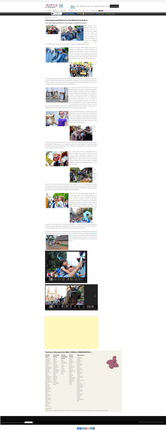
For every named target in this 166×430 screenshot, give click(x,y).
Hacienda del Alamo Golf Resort (56, 372)
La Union (47, 375)
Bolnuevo (55, 364)
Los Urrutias (47, 380)
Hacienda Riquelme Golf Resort (72, 371)
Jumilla (88, 6)
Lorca (92, 6)
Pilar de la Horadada (47, 385)
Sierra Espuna (56, 383)
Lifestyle (77, 10)
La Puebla (47, 371)
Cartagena (47, 360)
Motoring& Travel (71, 10)
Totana (54, 384)
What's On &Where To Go (63, 10)
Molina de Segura (71, 375)
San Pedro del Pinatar (48, 396)
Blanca (70, 364)
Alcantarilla (71, 361)
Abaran (70, 360)
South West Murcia (56, 355)
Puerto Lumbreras (55, 381)
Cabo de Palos (48, 358)
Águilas (77, 6)
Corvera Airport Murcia (74, 410)
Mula (62, 372)
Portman (47, 390)
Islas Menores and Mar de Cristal (48, 364)
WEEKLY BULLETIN (64, 0)
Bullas (62, 360)
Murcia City (71, 379)
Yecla (62, 374)
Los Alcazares (48, 376)
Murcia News (48, 10)
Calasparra (63, 361)
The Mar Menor (47, 355)
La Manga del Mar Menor (48, 369)
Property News (85, 10)
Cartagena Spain (61, 410)
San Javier (107, 6)
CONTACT (50, 0)
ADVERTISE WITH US (56, 0)
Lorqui (70, 373)
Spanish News (94, 10)
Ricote (70, 383)
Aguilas (54, 358)
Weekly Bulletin (105, 410)
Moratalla (63, 371)
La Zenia (79, 398)
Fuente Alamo (56, 369)
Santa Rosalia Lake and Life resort (48, 400)
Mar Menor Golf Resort (48, 382)
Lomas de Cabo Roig (80, 400)
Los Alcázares (97, 6)
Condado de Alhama (55, 367)
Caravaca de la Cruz (64, 363)
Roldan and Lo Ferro (48, 392)
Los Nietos (47, 379)
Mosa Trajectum (72, 377)
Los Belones (47, 377)
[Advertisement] (71, 333)
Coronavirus (67, 410)
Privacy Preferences (28, 422)
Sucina (70, 384)
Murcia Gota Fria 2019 (83, 410)
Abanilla (70, 358)
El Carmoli (47, 361)
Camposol (55, 365)
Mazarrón (102, 6)
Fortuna (62, 368)
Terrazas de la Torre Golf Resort (48, 404)
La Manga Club (48, 367)
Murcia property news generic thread (94, 410)
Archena (71, 362)
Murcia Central (71, 355)
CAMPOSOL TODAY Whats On (51, 410)
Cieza (62, 367)
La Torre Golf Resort (48, 373)
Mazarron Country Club (80, 383)
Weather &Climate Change (55, 10)
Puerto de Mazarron (55, 378)
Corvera (71, 365)
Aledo (54, 360)
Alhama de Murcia (83, 6)
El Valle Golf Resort (71, 367)
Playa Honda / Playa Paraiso (48, 388)
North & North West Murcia (64, 356)
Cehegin (63, 365)
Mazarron (55, 376)
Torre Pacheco (48, 406)
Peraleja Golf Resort (72, 381)
